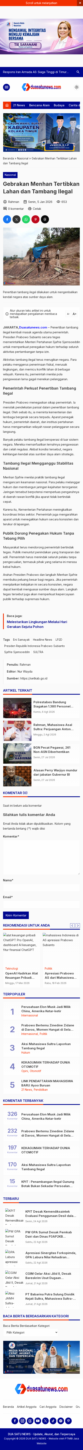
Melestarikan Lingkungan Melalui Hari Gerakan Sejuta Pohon (37, 624)
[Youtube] (37, 1421)
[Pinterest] (68, 1421)
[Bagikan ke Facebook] (7, 219)
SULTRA (38, 652)
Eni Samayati (21, 639)
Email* (8, 897)
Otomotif (35, 1071)
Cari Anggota (47, 1406)
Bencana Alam (39, 105)
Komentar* (11, 836)
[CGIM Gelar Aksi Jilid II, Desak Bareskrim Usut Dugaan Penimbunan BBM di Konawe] (14, 1278)
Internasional (29, 1015)
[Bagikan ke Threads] (45, 219)
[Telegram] (60, 1421)
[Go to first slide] (78, 925)
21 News (19, 105)
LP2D (59, 639)
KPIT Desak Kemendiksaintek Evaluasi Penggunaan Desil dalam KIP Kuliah (50, 1216)
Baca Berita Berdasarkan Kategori (26, 1326)
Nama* (8, 880)
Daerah (49, 968)
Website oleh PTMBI (61, 1438)
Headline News (42, 639)
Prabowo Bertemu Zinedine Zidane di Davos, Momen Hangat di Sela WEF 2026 (47, 1029)
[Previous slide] (72, 925)
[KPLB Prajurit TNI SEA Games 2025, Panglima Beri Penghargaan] (21, 949)
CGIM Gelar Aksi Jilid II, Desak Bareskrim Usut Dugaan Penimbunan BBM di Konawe (48, 1278)
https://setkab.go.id (33, 678)
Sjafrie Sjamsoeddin (17, 652)
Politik (43, 1034)
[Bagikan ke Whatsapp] (26, 219)
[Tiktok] (53, 1421)
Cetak (37, 209)
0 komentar (16, 209)
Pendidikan (41, 1089)
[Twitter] (45, 1421)
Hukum (25, 1052)
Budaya (59, 105)
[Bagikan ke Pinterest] (35, 219)
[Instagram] (22, 1421)
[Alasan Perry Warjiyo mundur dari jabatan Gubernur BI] (17, 776)
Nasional (10, 175)
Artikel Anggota (26, 1406)
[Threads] (30, 1421)
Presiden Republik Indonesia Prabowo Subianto (34, 646)
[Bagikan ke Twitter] (16, 219)
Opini (24, 1071)
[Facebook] (14, 1421)
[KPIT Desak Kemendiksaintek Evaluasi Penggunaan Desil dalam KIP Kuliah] (14, 1216)
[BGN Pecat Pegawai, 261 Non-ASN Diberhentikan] (17, 753)
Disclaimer (66, 1406)
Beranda (8, 1406)
